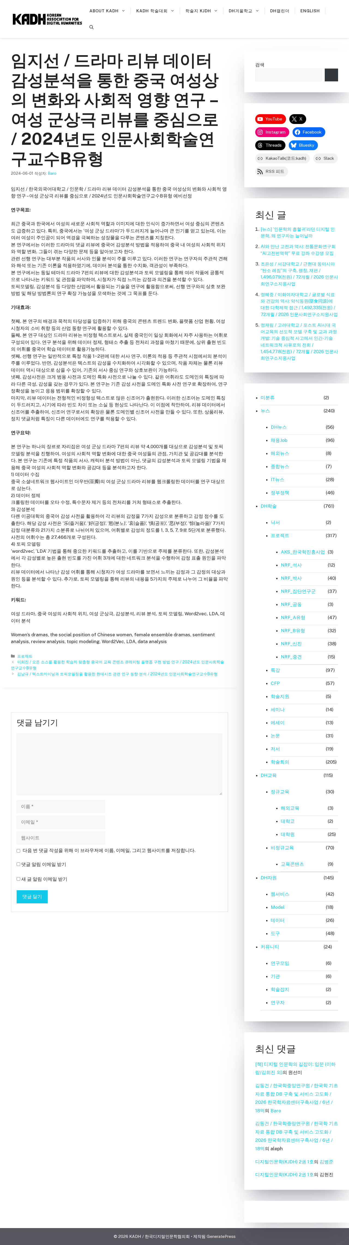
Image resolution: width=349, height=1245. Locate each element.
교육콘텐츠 (292, 864)
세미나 (278, 709)
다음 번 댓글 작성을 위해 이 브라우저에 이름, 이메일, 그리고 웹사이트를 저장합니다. (109, 850)
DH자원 (269, 877)
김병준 (326, 1161)
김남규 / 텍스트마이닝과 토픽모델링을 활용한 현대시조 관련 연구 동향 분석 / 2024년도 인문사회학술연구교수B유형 (117, 674)
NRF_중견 (291, 657)
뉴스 (265, 410)
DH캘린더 (280, 10)
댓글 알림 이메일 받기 (43, 864)
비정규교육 (282, 847)
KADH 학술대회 (152, 10)
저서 (275, 749)
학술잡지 (280, 989)
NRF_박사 (291, 578)
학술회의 (280, 762)
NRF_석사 (291, 565)
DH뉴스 (279, 427)
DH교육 (269, 775)
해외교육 (290, 808)
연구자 (278, 1002)
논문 (275, 735)
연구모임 (280, 963)
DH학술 (269, 506)
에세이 (278, 722)
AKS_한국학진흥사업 (303, 552)
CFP (275, 683)
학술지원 (280, 696)
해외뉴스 (280, 453)
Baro (275, 1110)
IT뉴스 (277, 479)
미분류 (268, 397)
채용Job (279, 440)
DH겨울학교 (240, 10)
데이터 (278, 920)
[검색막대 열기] (91, 27)
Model (278, 907)
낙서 (275, 522)
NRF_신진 (291, 643)
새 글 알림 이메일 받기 (44, 879)
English (310, 10)
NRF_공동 (291, 604)
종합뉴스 (280, 466)
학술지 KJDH (198, 10)
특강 (275, 670)
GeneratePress (221, 1236)
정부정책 (280, 492)
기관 (275, 976)
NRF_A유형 (293, 617)
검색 (259, 64)
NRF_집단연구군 (298, 591)
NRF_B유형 (293, 630)
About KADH (104, 10)
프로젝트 (24, 656)
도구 (275, 933)
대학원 (288, 834)
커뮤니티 (270, 947)
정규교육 (280, 791)
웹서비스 (280, 894)
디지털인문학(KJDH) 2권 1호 (284, 1161)
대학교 (288, 821)
